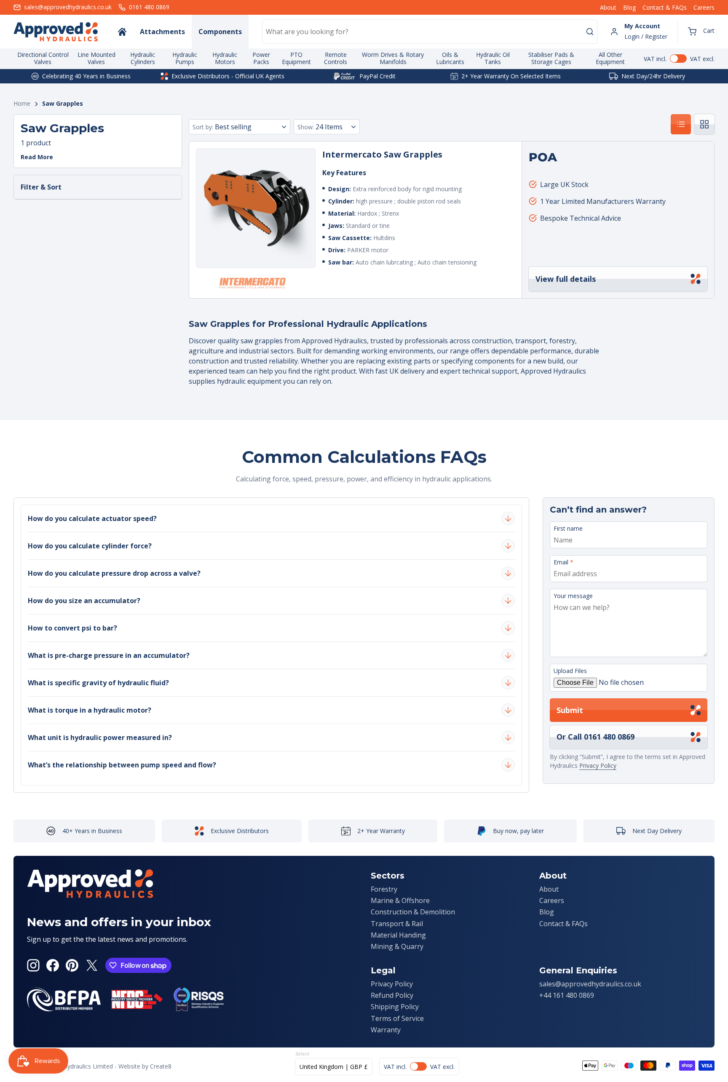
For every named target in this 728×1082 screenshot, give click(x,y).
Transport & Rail (397, 923)
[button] (701, 31)
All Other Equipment (610, 58)
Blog (629, 7)
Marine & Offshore (400, 900)
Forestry (384, 889)
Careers (704, 7)
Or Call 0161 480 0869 (595, 737)
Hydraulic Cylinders (142, 58)
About (608, 7)
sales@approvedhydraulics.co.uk (590, 983)
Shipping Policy (395, 1006)
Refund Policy (392, 995)
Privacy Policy (597, 765)
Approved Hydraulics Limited (74, 1066)
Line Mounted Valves (96, 58)
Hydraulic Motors (224, 58)
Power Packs (261, 58)
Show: (305, 127)
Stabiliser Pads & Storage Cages (551, 58)
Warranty (386, 1029)
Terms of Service (397, 1018)
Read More (37, 157)
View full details (565, 279)
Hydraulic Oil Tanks (493, 58)
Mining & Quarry (397, 946)
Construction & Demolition (413, 911)
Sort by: (203, 127)
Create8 (160, 1066)
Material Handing (398, 935)
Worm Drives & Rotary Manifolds (393, 58)
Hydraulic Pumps (184, 58)
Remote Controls (335, 58)
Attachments (162, 31)
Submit (570, 710)
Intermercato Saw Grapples (382, 154)
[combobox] (429, 31)
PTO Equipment (296, 58)
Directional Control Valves (43, 58)
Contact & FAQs (664, 7)
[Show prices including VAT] (679, 58)
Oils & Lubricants (450, 58)
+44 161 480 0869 (566, 995)
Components (220, 31)
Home (21, 103)
